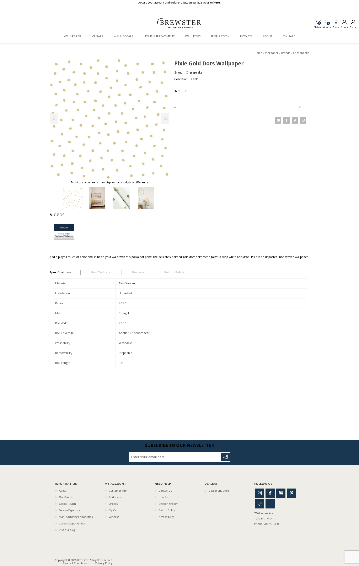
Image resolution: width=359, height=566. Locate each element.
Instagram (259, 493)
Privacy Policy (103, 563)
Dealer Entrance (219, 490)
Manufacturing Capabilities (76, 517)
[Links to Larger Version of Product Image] (109, 119)
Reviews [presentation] (138, 272)
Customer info (118, 490)
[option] (73, 198)
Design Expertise (69, 510)
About (62, 490)
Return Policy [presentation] (174, 272)
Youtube (280, 493)
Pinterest (291, 493)
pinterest (295, 120)
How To (163, 497)
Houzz (259, 503)
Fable (194, 79)
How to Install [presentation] (101, 272)
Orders (113, 504)
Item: (178, 91)
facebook (286, 120)
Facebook (270, 493)
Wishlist (114, 517)
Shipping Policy (168, 504)
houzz (303, 120)
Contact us (165, 490)
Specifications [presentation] (60, 272)
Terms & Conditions (75, 563)
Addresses (116, 497)
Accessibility (166, 517)
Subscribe (225, 457)
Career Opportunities (72, 523)
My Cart (113, 510)
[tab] (65, 273)
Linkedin (270, 503)
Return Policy (167, 510)
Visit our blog (67, 530)
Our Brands (66, 497)
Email (278, 120)
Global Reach (67, 504)
